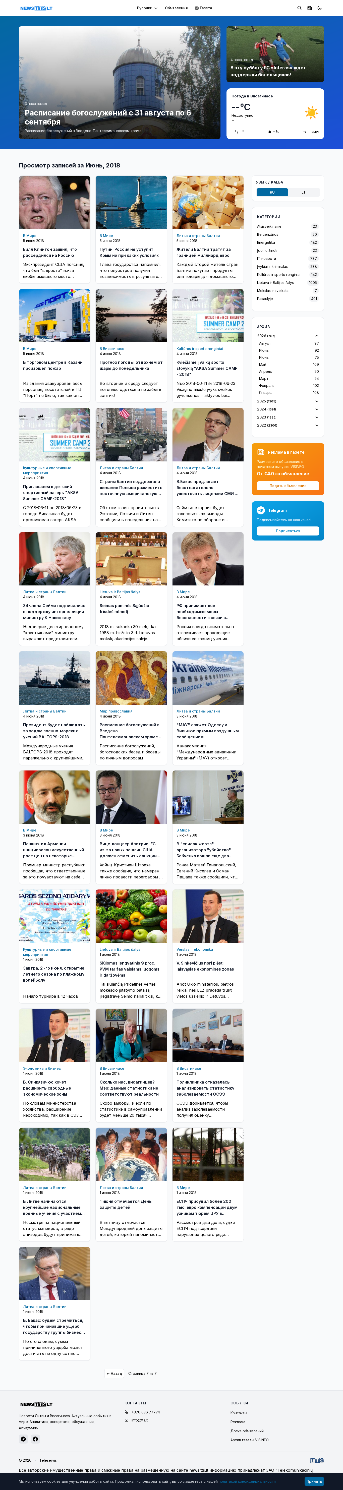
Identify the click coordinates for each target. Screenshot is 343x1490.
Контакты (239, 1413)
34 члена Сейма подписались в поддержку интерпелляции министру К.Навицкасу (54, 611)
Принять (314, 1481)
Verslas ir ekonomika (195, 949)
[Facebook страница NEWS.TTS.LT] (35, 1439)
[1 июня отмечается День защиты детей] (131, 1154)
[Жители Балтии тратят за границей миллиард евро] (208, 202)
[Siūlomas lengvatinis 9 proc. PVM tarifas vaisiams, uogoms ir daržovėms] (131, 916)
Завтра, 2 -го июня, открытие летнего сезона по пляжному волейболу (53, 974)
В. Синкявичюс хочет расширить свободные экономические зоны (47, 1088)
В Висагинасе (112, 348)
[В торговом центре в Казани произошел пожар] (54, 315)
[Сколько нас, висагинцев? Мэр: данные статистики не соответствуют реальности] (131, 1035)
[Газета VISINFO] (309, 8)
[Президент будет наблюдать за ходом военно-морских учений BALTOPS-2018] (54, 677)
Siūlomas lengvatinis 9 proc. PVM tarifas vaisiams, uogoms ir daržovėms (129, 969)
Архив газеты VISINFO (250, 1440)
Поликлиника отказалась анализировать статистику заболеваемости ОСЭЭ (205, 1088)
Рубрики (144, 8)
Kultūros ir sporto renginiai (200, 348)
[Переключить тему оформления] (319, 8)
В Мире (29, 235)
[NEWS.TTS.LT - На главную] (36, 8)
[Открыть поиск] (299, 8)
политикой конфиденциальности (247, 1481)
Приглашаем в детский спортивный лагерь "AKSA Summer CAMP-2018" (51, 492)
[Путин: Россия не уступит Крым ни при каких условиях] (131, 202)
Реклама (238, 1422)
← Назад (114, 1373)
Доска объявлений (247, 1431)
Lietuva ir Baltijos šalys (120, 592)
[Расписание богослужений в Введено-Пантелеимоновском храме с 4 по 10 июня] (131, 677)
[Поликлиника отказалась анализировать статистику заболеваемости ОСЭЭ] (208, 1035)
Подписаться (288, 531)
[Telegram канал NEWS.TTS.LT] (23, 1439)
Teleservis (48, 1460)
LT (304, 192)
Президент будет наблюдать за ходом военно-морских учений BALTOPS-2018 (54, 730)
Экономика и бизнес (42, 1068)
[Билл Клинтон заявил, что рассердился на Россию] (54, 202)
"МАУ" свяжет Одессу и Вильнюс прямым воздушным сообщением (208, 730)
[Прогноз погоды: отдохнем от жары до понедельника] (131, 315)
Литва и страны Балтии (198, 235)
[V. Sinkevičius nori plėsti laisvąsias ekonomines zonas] (208, 916)
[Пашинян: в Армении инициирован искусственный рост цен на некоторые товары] (54, 797)
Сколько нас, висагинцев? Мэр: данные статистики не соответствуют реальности (129, 1088)
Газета (206, 8)
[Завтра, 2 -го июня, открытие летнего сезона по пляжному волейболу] (54, 916)
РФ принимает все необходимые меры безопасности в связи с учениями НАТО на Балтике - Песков (207, 617)
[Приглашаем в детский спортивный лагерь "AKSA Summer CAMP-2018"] (54, 434)
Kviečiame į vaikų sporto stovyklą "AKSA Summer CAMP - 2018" (207, 368)
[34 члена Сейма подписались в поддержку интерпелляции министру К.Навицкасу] (54, 558)
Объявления (176, 8)
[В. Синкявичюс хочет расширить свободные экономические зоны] (54, 1035)
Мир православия (116, 711)
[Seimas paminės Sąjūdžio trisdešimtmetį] (131, 558)
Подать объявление (288, 486)
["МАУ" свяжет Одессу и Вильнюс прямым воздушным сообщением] (208, 678)
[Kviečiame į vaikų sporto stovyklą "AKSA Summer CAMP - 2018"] (208, 315)
